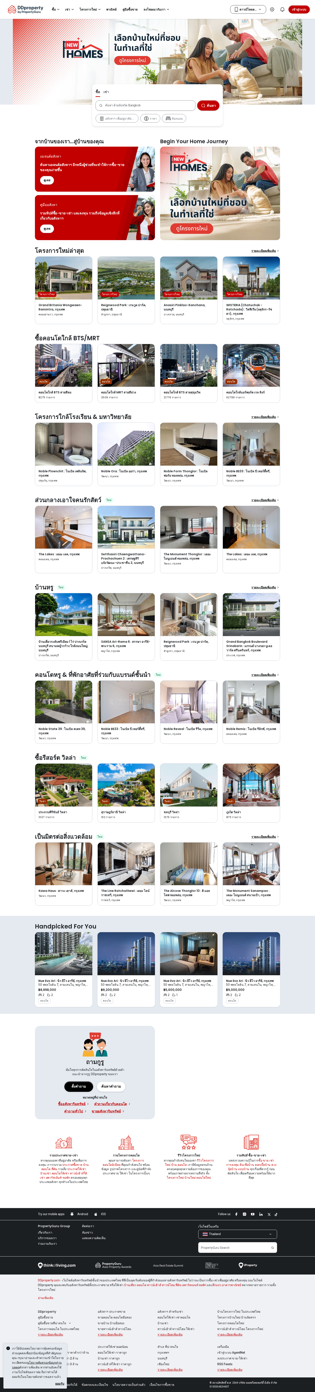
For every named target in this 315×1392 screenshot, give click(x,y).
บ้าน (86, 1164)
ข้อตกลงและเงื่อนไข (95, 1384)
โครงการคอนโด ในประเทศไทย (58, 1329)
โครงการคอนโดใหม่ (230, 1323)
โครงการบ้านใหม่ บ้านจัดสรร (236, 1317)
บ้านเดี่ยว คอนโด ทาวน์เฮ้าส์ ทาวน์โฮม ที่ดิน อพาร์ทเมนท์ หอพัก (165, 1285)
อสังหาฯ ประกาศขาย (111, 1311)
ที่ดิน (54, 1169)
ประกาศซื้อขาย (72, 1164)
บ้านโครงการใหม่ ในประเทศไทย (238, 1311)
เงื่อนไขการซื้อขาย (162, 1384)
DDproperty (47, 1311)
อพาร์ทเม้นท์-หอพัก (58, 1177)
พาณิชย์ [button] (111, 9)
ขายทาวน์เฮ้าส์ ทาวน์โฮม (114, 1329)
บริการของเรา (47, 1238)
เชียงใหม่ (163, 1364)
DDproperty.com (49, 1280)
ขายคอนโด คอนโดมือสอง (115, 1317)
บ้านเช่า (45, 1173)
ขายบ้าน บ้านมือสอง (111, 1323)
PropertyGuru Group (54, 1226)
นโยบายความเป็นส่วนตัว (128, 1384)
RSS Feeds (224, 1364)
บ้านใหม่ (189, 1177)
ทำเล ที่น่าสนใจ (168, 1347)
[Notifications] (282, 9)
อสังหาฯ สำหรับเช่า (170, 1311)
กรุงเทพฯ (163, 1352)
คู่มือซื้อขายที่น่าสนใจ (52, 1323)
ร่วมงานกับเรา (47, 1243)
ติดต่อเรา (88, 1226)
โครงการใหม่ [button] (88, 9)
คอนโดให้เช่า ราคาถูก (112, 1352)
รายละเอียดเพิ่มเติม (263, 251)
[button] (111, 1086)
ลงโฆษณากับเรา (154, 9)
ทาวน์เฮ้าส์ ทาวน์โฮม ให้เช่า (176, 1329)
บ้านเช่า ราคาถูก (109, 1358)
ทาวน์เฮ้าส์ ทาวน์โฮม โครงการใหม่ (240, 1329)
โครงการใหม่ (175, 1177)
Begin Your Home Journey (220, 193)
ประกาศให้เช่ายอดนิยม (113, 1347)
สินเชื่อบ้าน (247, 1164)
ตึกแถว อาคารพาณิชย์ (226, 1285)
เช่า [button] (67, 9)
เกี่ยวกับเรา (45, 1232)
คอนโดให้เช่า (60, 1173)
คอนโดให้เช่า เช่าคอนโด (174, 1317)
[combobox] (150, 105)
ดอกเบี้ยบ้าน (263, 1164)
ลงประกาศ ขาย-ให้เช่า (232, 1358)
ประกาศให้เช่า (76, 1169)
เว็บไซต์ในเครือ (208, 1226)
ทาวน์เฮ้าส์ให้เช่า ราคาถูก (114, 1364)
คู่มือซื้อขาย (45, 1317)
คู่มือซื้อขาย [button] (130, 9)
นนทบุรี (162, 1358)
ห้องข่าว (87, 1232)
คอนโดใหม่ (203, 1177)
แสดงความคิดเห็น (94, 1238)
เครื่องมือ (223, 1347)
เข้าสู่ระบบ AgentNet (231, 1352)
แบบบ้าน (243, 1169)
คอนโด (46, 1169)
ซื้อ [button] (54, 9)
